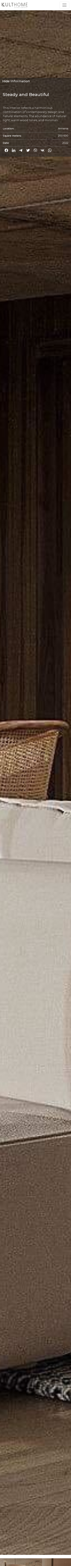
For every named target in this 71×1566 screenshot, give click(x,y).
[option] (35, 778)
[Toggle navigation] (64, 5)
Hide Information (16, 81)
